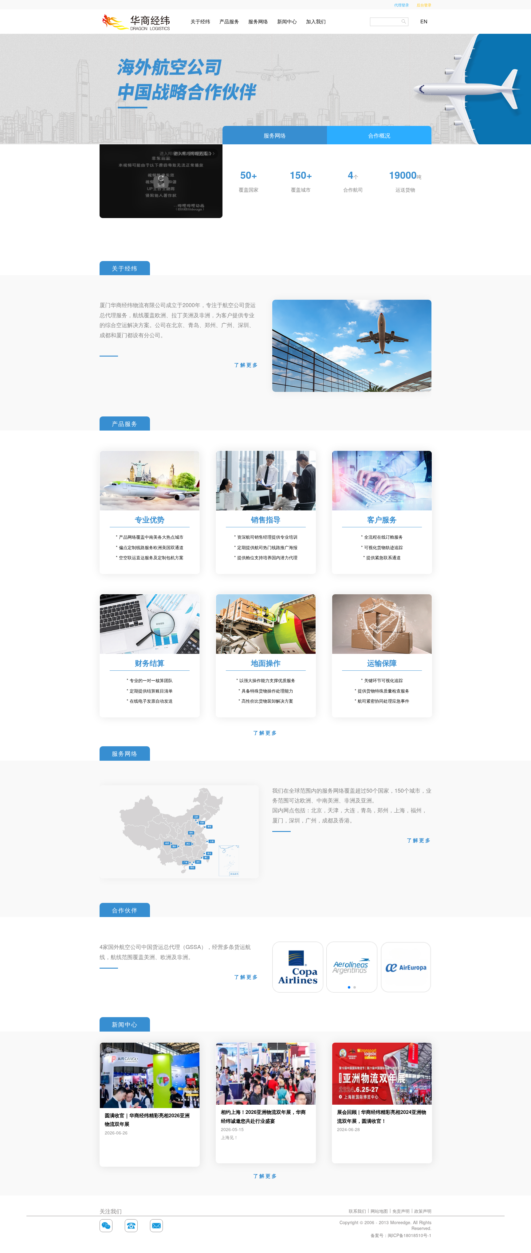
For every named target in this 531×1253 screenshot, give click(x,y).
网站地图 (379, 1211)
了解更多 (246, 365)
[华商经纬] (136, 21)
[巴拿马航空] (297, 967)
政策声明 (422, 1211)
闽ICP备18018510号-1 (409, 1235)
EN (423, 21)
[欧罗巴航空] (405, 967)
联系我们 (357, 1211)
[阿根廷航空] (351, 967)
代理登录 (401, 4)
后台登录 (424, 4)
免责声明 (401, 1211)
